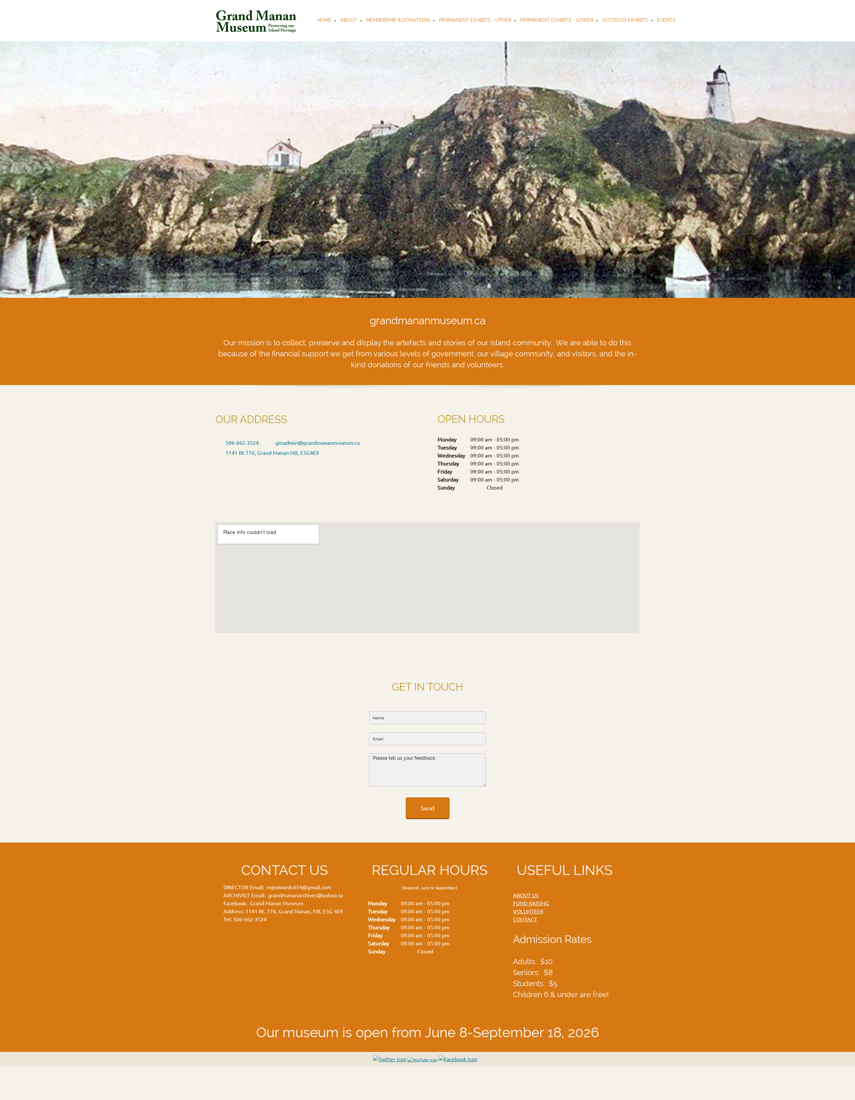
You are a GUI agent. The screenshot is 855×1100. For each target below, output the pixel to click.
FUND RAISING (531, 903)
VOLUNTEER (528, 911)
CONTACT (525, 919)
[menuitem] (324, 20)
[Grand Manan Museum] (257, 21)
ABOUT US (526, 895)
